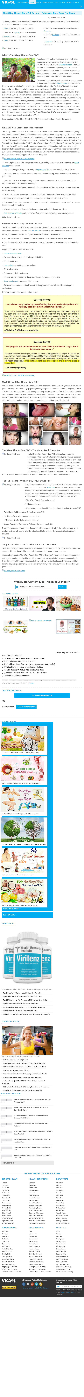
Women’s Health (7, 1218)
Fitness (4, 1182)
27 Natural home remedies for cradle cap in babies (23, 667)
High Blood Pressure (36, 1215)
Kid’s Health (6, 1195)
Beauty (38, 2)
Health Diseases (34, 1193)
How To (58, 2)
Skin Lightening (7, 1256)
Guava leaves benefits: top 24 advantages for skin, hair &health (25, 1074)
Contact (45, 1288)
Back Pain (5, 1239)
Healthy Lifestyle (34, 1249)
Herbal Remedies (49, 680)
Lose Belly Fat (34, 1195)
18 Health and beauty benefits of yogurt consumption (24, 658)
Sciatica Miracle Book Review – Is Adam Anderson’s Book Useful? (29, 664)
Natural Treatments (61, 680)
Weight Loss (60, 1210)
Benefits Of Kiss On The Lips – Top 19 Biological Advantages (24, 1007)
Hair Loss (59, 1195)
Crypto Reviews (23, 2)
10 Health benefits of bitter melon (16, 676)
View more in (8, 1163)
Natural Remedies (8, 1262)
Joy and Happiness (35, 1256)
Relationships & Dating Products (40, 1272)
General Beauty (61, 1218)
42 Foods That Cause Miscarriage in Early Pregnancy (20, 753)
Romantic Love (34, 1244)
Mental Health (6, 1215)
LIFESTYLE (61, 1228)
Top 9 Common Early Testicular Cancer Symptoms (20, 1003)
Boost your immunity (11, 281)
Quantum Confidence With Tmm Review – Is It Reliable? (25, 673)
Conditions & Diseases (16, 680)
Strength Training (8, 1223)
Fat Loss (59, 1188)
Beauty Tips (60, 1200)
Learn (17, 33)
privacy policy (70, 1292)
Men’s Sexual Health (36, 1218)
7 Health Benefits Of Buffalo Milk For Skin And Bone (24, 670)
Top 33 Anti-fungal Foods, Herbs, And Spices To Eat (19, 905)
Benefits (7, 36)
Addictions (32, 1185)
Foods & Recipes (62, 1215)
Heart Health (6, 1203)
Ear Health (5, 1188)
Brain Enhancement (36, 1210)
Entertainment (61, 1249)
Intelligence (60, 1239)
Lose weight (8, 265)
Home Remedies (48, 2)
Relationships (66, 2)
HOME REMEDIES (9, 1228)
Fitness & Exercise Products (11, 1272)
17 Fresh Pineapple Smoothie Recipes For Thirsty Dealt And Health (26, 1014)
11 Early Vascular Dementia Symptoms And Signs (20, 1010)
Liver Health (6, 1200)
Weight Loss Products (9, 1269)
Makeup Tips (60, 1208)
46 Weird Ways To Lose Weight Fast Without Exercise (20, 814)
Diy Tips (59, 1234)
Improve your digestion (12, 253)
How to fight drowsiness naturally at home (20, 661)
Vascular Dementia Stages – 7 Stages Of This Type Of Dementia (24, 844)
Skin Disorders (34, 1190)
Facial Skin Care (7, 1249)
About (24, 1288)
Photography (60, 1246)
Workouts (59, 1182)
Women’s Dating (34, 1251)
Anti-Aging (59, 1190)
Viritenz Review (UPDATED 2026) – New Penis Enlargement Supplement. (27, 989)
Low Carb (5, 1185)
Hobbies (59, 1236)
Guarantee (47, 31)
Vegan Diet (5, 1244)
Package (55, 35)
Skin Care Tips (7, 1251)
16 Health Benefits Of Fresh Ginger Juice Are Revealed (22, 1077)
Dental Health (28, 680)
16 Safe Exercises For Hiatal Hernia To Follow (17, 875)
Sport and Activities (62, 1264)
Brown (31, 683)
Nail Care (5, 1231)
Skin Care (59, 1198)
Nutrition (4, 1234)
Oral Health (72, 680)
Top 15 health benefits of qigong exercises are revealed (21, 1056)
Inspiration (32, 1234)
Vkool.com (51, 487)
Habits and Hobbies (35, 1259)
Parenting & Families (36, 1262)
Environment (60, 1244)
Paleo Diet (59, 1203)
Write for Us (38, 1288)
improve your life (42, 170)
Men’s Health (6, 1205)
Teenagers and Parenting (37, 1267)
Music (58, 1231)
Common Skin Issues (36, 1213)
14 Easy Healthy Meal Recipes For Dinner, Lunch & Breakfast (24, 1067)
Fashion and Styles (62, 1223)
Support (48, 42)
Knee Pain (5, 1241)
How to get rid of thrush (12, 213)
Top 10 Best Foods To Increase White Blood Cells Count (21, 783)
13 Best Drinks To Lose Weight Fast (15, 1060)
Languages (33, 1236)
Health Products (34, 1198)
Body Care (60, 1193)
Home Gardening (62, 1259)
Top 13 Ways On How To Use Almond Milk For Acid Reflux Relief (25, 1000)
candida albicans (65, 65)
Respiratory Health (35, 1208)
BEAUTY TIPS (62, 1179)
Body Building (6, 1210)
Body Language (34, 1246)
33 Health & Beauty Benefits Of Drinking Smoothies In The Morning (26, 1087)
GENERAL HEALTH (10, 1179)
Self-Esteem (33, 1239)
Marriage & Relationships (37, 1269)
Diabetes (32, 1182)
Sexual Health (33, 1200)
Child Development (35, 1254)
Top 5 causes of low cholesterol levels (16, 1070)
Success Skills (61, 1254)
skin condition (62, 83)
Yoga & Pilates (61, 1213)
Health (32, 2)
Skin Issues (33, 1188)
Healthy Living (38, 680)
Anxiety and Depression (37, 1223)
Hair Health (5, 1246)
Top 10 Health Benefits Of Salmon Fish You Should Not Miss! (24, 1063)
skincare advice (34, 230)
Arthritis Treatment (35, 1205)
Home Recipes (61, 1251)
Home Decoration (62, 1262)
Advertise (30, 1288)
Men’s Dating (33, 1241)
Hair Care (59, 1185)
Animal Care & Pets (63, 1269)
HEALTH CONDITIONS (38, 1179)
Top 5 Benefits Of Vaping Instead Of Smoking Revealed (22, 993)
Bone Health (6, 1198)
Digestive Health (7, 1221)
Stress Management (36, 1264)
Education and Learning (64, 1272)
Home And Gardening (63, 1267)
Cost (6, 40)
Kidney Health (6, 1213)
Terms (62, 1292)
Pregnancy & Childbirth (10, 1267)
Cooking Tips (60, 1241)
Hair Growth (60, 1205)
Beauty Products (62, 1221)
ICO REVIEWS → (10, 915)
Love (30, 1231)
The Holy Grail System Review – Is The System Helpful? (22, 1090)
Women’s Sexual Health (37, 1221)
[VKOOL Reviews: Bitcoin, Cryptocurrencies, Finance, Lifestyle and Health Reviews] (9, 2)
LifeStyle (76, 2)
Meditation (5, 1236)
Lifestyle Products (62, 1256)
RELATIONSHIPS (36, 1228)
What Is (7, 28)
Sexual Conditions (35, 1203)
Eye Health (5, 1190)
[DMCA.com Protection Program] (9, 1287)
